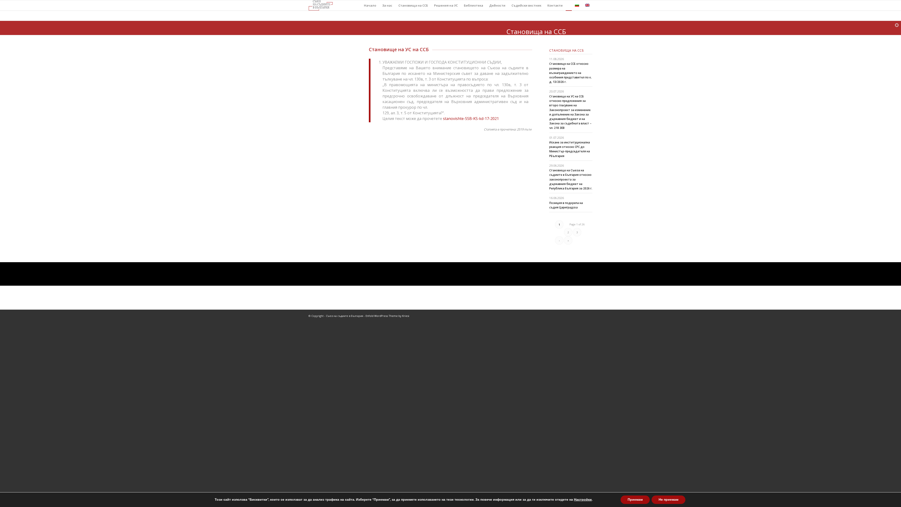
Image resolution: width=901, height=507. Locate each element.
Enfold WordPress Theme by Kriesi (387, 316)
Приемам (635, 499)
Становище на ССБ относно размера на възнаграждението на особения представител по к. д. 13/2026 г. (570, 73)
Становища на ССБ (566, 50)
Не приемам (668, 499)
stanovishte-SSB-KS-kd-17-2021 (471, 118)
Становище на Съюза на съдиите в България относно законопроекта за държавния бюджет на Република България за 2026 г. (570, 179)
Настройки (583, 500)
